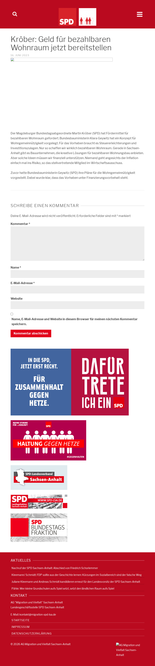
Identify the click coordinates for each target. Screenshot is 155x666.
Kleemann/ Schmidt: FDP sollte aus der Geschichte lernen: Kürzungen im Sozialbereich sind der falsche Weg (77, 574)
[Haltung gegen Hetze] (48, 440)
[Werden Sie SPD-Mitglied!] (70, 382)
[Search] (15, 14)
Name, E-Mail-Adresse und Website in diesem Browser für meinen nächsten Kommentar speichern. (75, 321)
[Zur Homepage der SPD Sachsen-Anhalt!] (39, 477)
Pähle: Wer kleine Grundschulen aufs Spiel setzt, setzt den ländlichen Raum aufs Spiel (63, 588)
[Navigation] (139, 14)
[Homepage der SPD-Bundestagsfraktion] (39, 527)
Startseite (21, 620)
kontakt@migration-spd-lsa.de (37, 614)
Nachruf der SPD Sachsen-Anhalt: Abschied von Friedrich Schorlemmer (55, 568)
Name (16, 267)
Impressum (21, 626)
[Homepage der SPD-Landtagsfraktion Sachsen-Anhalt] (39, 501)
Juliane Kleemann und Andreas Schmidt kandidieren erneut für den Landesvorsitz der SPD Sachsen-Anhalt (76, 581)
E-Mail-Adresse (23, 283)
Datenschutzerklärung (32, 633)
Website (16, 298)
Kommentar (20, 224)
